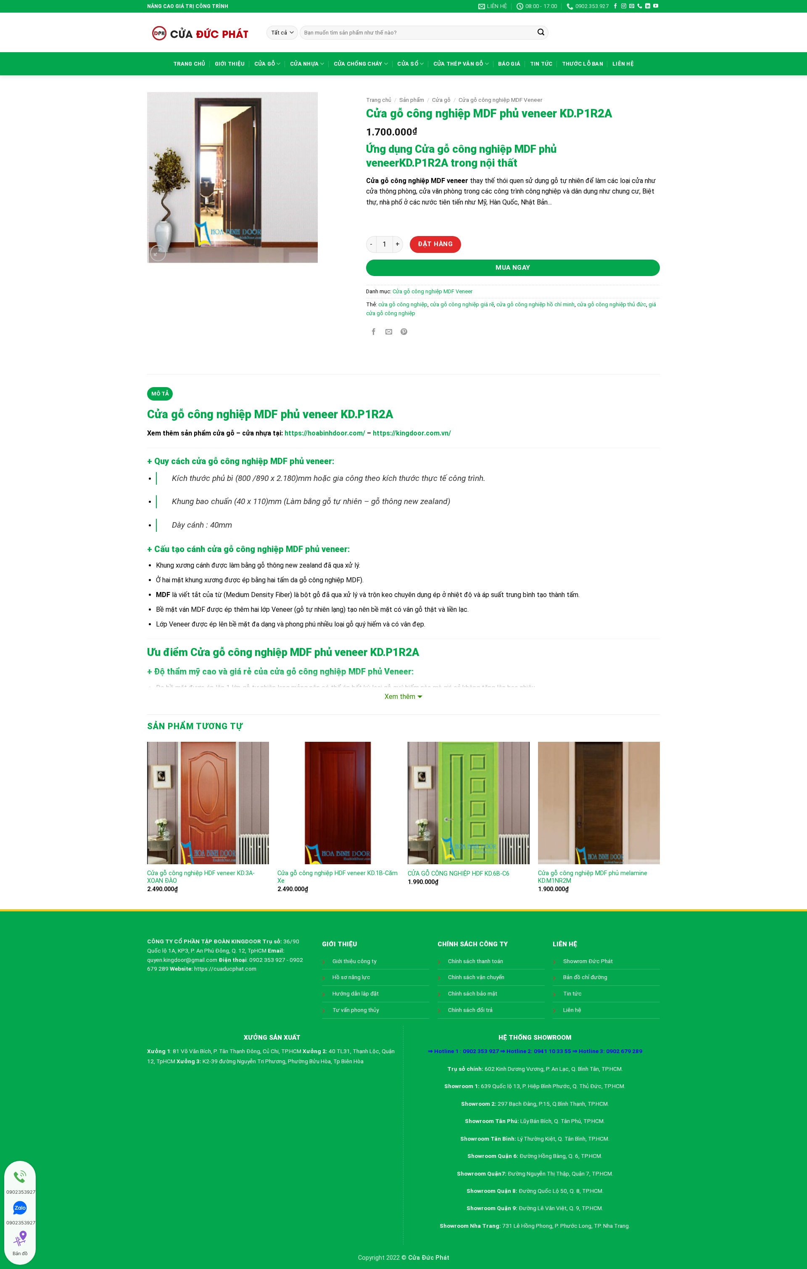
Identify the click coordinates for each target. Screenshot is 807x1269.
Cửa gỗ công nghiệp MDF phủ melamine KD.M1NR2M (592, 877)
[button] (158, 253)
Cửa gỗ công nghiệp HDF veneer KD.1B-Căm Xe (337, 877)
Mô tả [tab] (160, 393)
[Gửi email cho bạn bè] (389, 332)
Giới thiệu (230, 64)
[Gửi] (541, 33)
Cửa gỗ (264, 64)
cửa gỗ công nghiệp (402, 304)
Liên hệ (623, 64)
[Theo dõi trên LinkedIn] (647, 6)
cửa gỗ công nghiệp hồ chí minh (535, 304)
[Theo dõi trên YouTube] (655, 6)
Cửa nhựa (304, 64)
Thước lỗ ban (582, 64)
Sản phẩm (411, 99)
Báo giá (509, 64)
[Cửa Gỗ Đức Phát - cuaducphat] (200, 32)
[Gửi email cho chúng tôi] (631, 6)
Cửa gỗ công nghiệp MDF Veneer (500, 99)
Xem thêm (400, 697)
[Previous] (147, 824)
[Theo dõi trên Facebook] (615, 6)
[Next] (659, 824)
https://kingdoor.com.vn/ (412, 433)
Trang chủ (189, 64)
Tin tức (541, 64)
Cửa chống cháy (358, 64)
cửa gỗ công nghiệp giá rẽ (462, 304)
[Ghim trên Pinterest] (404, 332)
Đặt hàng (435, 244)
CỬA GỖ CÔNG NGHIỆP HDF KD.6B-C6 (458, 873)
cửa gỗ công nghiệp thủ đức (611, 304)
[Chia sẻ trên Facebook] (373, 332)
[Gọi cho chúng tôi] (639, 6)
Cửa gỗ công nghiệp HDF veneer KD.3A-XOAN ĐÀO (201, 877)
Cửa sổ (407, 64)
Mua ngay (513, 267)
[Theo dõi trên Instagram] (623, 6)
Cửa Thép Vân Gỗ (458, 64)
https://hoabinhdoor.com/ (325, 433)
